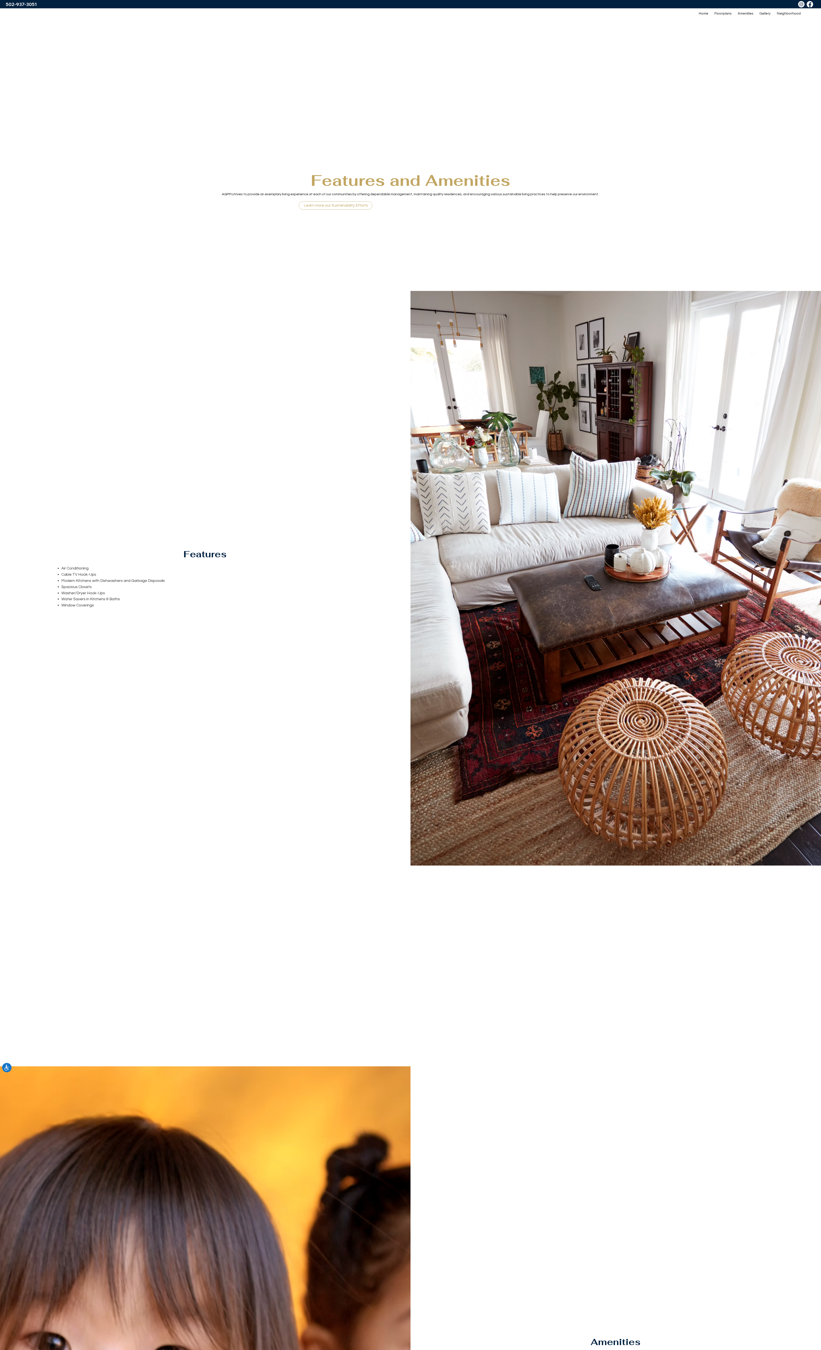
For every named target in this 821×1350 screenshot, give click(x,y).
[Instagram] (801, 4)
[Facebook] (810, 4)
